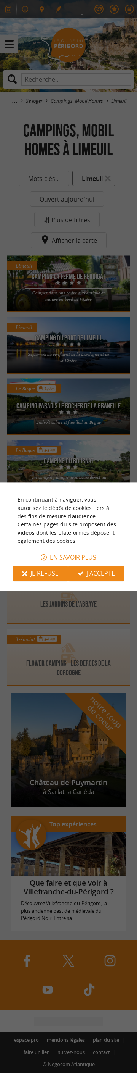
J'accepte (101, 573)
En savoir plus (73, 557)
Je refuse (44, 573)
